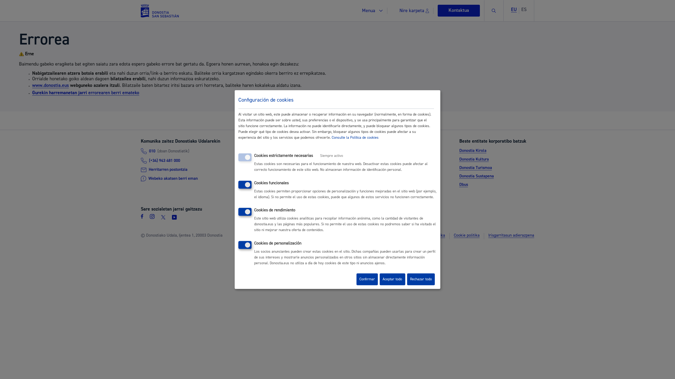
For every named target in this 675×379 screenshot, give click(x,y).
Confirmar (367, 279)
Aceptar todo (392, 279)
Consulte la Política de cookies (355, 137)
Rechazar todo (421, 279)
